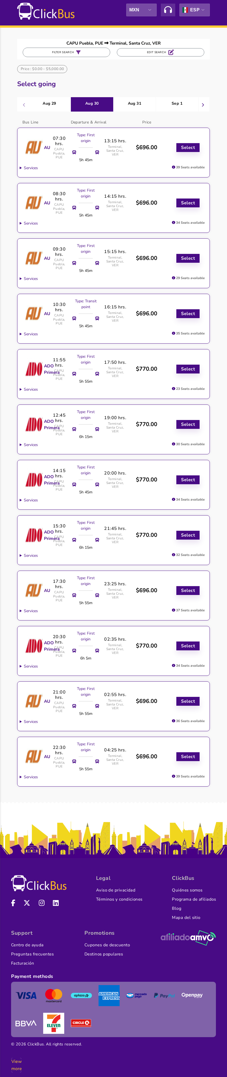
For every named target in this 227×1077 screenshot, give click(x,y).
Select (188, 148)
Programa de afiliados (194, 899)
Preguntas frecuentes (32, 954)
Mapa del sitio (186, 917)
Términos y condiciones (119, 899)
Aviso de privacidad (116, 890)
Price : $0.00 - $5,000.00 (42, 68)
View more (16, 1065)
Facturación (22, 963)
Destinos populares (103, 954)
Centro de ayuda (27, 945)
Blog (176, 908)
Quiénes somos (187, 890)
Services (31, 168)
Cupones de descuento (107, 945)
